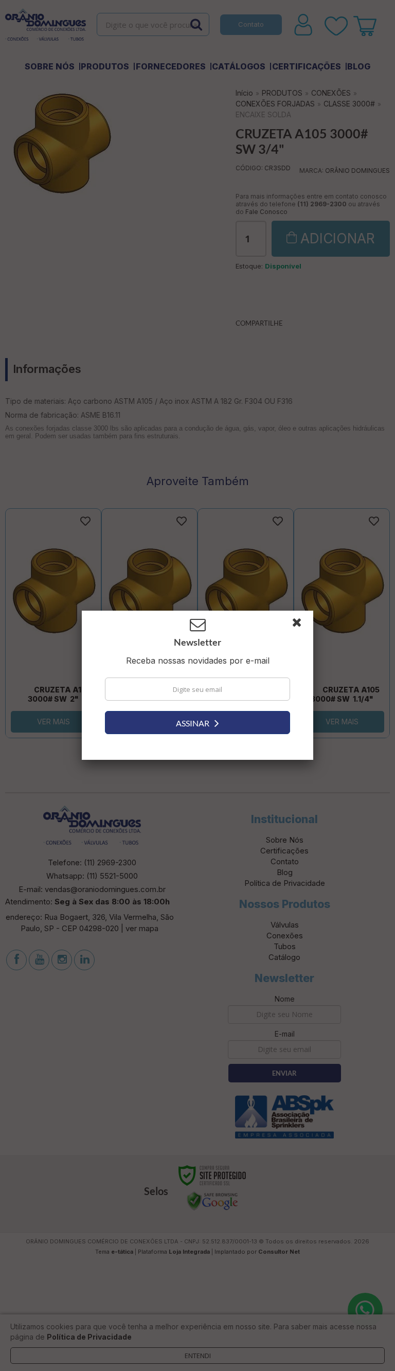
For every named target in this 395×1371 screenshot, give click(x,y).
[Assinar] (197, 722)
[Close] (301, 625)
